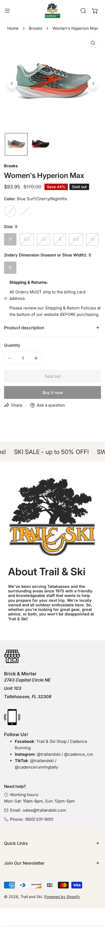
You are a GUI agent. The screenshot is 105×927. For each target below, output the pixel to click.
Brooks (35, 28)
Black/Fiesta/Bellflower (25, 211)
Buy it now (53, 392)
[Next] (93, 83)
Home (13, 28)
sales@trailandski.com (44, 810)
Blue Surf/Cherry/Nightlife (10, 211)
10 (92, 239)
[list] (52, 83)
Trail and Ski (31, 896)
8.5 (27, 239)
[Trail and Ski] (52, 11)
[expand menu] (7, 11)
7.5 (43, 239)
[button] (95, 11)
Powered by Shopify (62, 896)
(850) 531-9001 (39, 819)
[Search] (83, 11)
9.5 (76, 239)
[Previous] (12, 83)
